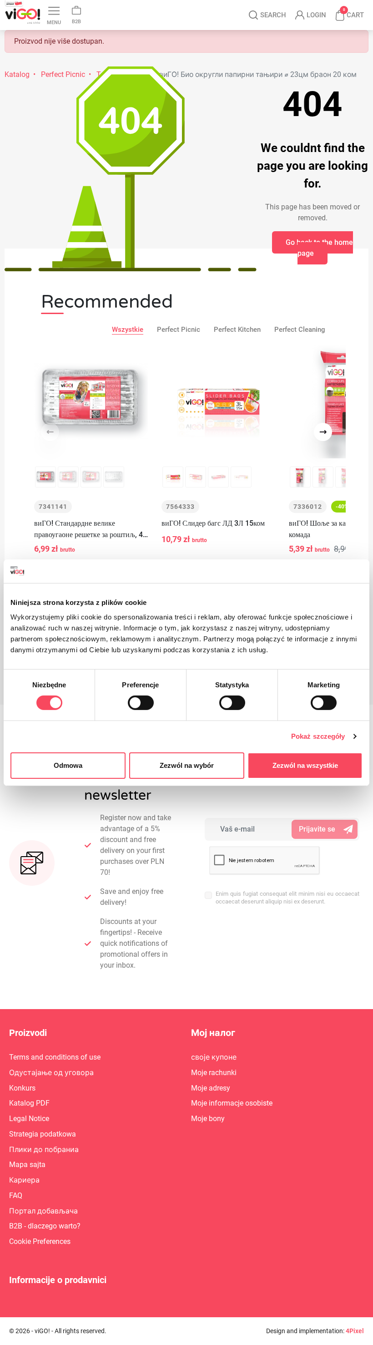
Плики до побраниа (44, 1149)
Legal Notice (29, 1118)
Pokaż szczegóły (318, 736)
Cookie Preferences (40, 1241)
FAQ (15, 1195)
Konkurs (22, 1088)
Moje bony (208, 1118)
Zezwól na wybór (187, 765)
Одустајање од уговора (51, 1072)
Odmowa (68, 765)
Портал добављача (43, 1211)
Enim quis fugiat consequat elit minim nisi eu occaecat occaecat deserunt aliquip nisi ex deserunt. (287, 897)
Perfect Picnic (178, 329)
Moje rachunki (214, 1072)
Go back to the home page (319, 248)
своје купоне (214, 1057)
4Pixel (355, 1331)
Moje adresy (210, 1088)
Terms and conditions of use (55, 1057)
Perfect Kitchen (237, 329)
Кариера (24, 1180)
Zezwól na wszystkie (305, 765)
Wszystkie (127, 329)
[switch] (141, 702)
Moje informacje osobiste (231, 1103)
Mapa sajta (27, 1164)
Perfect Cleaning (299, 329)
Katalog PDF (29, 1103)
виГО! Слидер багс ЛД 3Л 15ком (213, 523)
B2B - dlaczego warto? (45, 1226)
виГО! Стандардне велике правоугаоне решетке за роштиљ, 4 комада (88, 529)
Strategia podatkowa (42, 1134)
